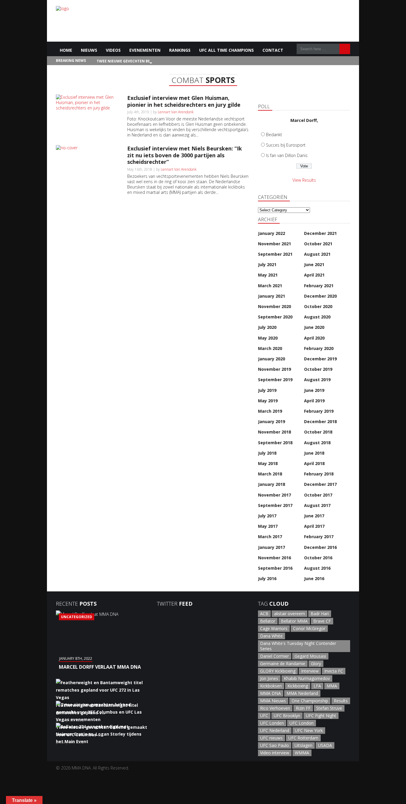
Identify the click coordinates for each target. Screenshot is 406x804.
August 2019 (317, 379)
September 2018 (275, 442)
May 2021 (268, 275)
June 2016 (314, 578)
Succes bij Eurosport (286, 145)
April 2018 (314, 463)
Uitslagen (303, 745)
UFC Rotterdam (303, 738)
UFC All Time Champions (226, 50)
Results (341, 701)
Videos (113, 50)
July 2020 (267, 327)
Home (66, 50)
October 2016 (318, 557)
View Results (304, 180)
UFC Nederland (274, 730)
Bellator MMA (294, 621)
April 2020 (314, 338)
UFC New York (309, 730)
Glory (316, 663)
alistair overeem (289, 613)
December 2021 (320, 233)
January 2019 (271, 421)
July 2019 (267, 390)
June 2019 (314, 390)
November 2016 (274, 557)
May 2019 (268, 400)
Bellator (267, 621)
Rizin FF (303, 708)
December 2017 (320, 484)
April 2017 (314, 526)
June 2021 (314, 264)
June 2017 (314, 516)
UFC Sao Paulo (274, 745)
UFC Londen (272, 723)
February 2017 (318, 536)
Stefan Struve (329, 708)
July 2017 (267, 516)
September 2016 (275, 568)
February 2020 (318, 348)
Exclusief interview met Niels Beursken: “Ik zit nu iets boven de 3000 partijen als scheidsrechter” (184, 155)
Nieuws (89, 50)
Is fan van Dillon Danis (287, 155)
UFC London (301, 723)
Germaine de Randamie (282, 663)
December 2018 (320, 421)
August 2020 (317, 317)
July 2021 (267, 264)
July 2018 (267, 453)
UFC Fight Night (321, 715)
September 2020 (275, 317)
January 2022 (271, 233)
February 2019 (318, 411)
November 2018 (274, 432)
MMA (332, 686)
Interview (310, 671)
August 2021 (317, 254)
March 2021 (270, 285)
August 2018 (317, 442)
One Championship (310, 701)
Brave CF (322, 621)
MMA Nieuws (273, 701)
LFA (317, 686)
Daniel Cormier (274, 656)
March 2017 (270, 536)
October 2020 (318, 306)
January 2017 (271, 547)
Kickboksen (271, 686)
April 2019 (314, 400)
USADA (325, 745)
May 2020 (268, 338)
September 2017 (275, 505)
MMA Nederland (302, 693)
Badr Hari (320, 613)
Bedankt (274, 134)
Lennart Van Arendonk (175, 111)
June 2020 (314, 327)
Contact (272, 50)
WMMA (302, 753)
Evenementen (144, 50)
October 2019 (318, 369)
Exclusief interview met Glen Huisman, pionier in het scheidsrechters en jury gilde (183, 101)
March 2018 (270, 474)
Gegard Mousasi (310, 656)
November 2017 (274, 495)
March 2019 (270, 411)
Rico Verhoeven (275, 708)
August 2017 (317, 505)
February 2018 (318, 474)
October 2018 (318, 432)
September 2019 (275, 379)
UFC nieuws (271, 738)
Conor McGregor (309, 628)
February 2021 (318, 285)
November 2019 (274, 369)
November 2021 (274, 243)
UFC (264, 715)
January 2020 (271, 359)
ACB (264, 613)
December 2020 (320, 296)
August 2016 (317, 568)
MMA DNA (270, 693)
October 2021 (318, 243)
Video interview (274, 753)
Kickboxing (297, 686)
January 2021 (271, 296)
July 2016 (267, 578)
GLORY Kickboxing (277, 671)
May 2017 (268, 526)
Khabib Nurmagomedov (307, 678)
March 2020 (270, 348)
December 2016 (320, 547)
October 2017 (318, 495)
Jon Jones (269, 678)
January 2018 (271, 484)
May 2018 (268, 463)
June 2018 (314, 453)
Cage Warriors (273, 628)
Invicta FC (333, 671)
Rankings (180, 50)
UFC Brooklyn (287, 715)
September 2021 (275, 254)
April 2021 (314, 275)
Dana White (271, 636)
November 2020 (274, 306)
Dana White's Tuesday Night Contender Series (298, 645)
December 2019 (320, 359)
